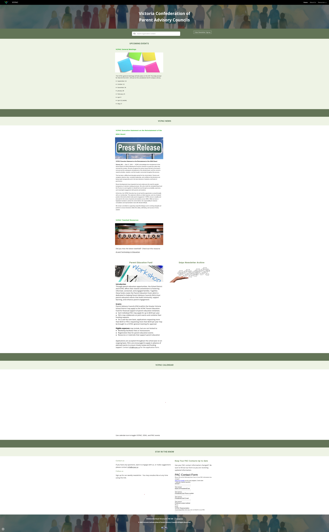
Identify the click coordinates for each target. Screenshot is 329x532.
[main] (164, 17)
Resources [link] (321, 2)
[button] (3, 529)
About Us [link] (313, 2)
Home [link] (306, 2)
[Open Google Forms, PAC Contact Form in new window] (210, 475)
